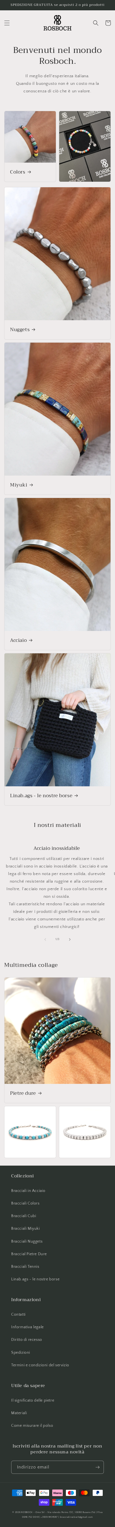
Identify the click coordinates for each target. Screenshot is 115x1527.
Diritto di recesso (26, 1339)
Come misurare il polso (32, 1425)
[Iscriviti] (97, 1467)
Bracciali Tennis (25, 1266)
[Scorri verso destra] (70, 939)
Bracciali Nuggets (26, 1241)
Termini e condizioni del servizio (40, 1365)
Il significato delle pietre (32, 1400)
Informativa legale (27, 1327)
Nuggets (20, 330)
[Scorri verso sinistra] (45, 939)
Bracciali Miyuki (25, 1228)
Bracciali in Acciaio (28, 1191)
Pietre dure (23, 1093)
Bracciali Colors (25, 1203)
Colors (17, 172)
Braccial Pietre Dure (29, 1254)
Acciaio (18, 640)
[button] (7, 23)
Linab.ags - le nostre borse (41, 796)
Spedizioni (20, 1352)
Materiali (19, 1413)
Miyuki (18, 485)
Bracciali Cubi (23, 1216)
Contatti (18, 1314)
